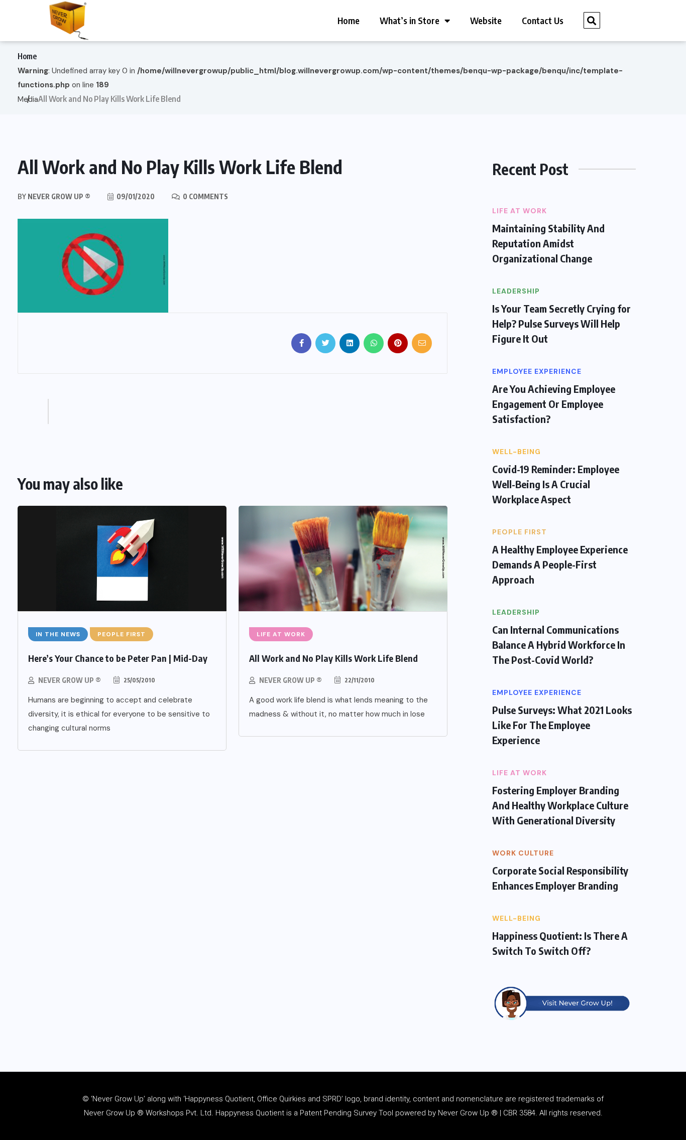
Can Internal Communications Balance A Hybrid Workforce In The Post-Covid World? (558, 644)
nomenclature (479, 1098)
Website (486, 20)
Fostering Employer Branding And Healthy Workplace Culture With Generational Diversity (560, 805)
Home (348, 20)
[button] (592, 20)
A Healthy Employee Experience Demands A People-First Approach (560, 564)
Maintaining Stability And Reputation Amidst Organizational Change (548, 243)
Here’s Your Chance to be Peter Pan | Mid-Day (117, 658)
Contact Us (542, 20)
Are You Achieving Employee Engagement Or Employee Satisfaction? (553, 403)
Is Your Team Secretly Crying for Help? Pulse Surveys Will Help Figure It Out (561, 323)
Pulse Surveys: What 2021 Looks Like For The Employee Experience (562, 724)
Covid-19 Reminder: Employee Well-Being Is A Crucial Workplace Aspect (555, 484)
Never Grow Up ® (69, 680)
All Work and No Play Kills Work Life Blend (333, 658)
